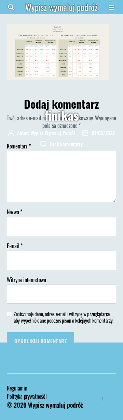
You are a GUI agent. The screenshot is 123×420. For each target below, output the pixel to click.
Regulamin (17, 388)
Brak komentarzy (66, 144)
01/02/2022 (103, 132)
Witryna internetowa (26, 280)
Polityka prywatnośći (27, 396)
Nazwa (14, 212)
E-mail (15, 246)
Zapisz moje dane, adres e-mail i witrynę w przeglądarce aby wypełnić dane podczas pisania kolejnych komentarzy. (63, 317)
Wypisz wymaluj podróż (61, 7)
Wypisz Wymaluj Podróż (53, 132)
